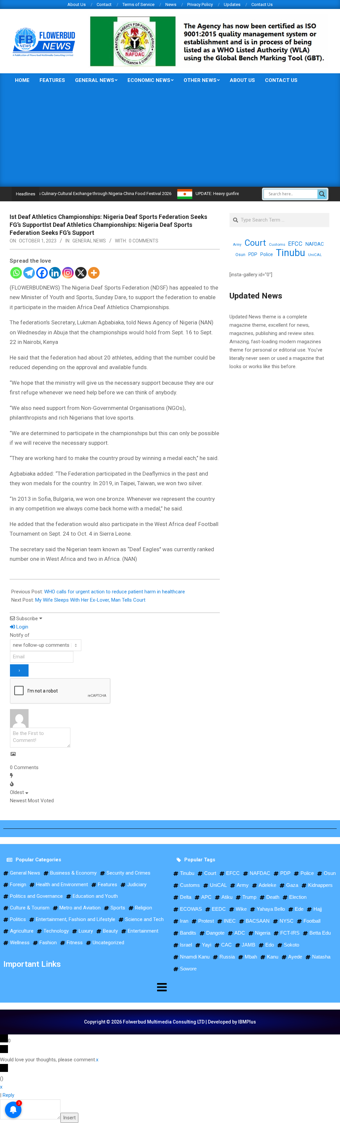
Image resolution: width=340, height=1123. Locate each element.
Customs (277, 244)
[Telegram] (29, 273)
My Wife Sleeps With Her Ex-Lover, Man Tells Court (90, 600)
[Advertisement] (170, 137)
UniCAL (315, 254)
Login (21, 627)
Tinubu (290, 253)
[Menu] (85, 987)
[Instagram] (68, 273)
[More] (94, 273)
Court (255, 243)
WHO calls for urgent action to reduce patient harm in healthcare (114, 592)
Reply (8, 1095)
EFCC (295, 243)
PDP (252, 254)
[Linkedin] (55, 273)
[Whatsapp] (16, 273)
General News (89, 240)
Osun (240, 254)
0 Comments (143, 240)
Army (237, 244)
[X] (81, 273)
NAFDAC (314, 244)
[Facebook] (42, 273)
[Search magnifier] (322, 194)
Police (266, 254)
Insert (69, 1118)
